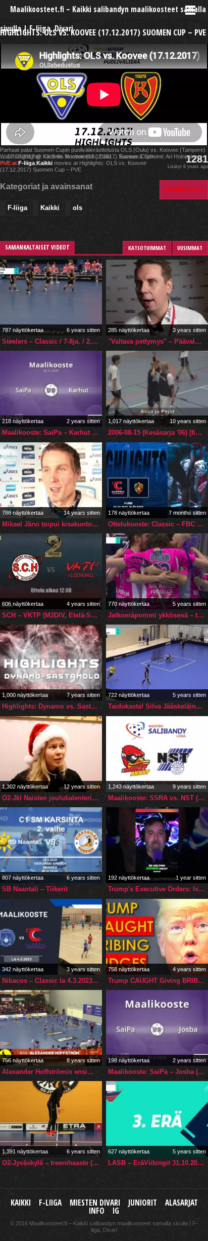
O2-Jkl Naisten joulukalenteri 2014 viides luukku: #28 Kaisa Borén (52, 798)
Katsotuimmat (147, 248)
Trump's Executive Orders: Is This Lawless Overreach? (158, 889)
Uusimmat (189, 248)
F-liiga (26, 163)
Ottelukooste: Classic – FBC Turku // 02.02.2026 (158, 524)
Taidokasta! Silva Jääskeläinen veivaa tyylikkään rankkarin (158, 706)
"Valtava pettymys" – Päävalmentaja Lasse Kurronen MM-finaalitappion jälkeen (158, 341)
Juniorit (142, 1202)
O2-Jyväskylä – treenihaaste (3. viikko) (52, 1163)
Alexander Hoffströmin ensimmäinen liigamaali (52, 1071)
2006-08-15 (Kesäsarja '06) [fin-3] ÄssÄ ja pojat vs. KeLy (158, 432)
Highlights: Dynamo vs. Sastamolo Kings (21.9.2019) (52, 706)
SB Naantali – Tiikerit (35, 889)
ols (77, 208)
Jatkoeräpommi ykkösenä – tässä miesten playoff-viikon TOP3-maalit (158, 615)
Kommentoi (183, 189)
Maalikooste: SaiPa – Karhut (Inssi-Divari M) (52, 432)
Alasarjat (181, 1202)
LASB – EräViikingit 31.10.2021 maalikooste (158, 1163)
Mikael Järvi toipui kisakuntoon (51, 524)
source (8, 163)
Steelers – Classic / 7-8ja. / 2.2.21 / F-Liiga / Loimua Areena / (52, 341)
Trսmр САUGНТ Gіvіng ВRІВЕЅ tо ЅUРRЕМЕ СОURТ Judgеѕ (158, 980)
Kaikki (44, 163)
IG (116, 1211)
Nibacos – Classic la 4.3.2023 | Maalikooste (52, 980)
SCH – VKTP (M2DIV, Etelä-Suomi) (52, 615)
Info (97, 1211)
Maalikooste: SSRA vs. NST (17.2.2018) (158, 798)
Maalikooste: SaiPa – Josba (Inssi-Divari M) (158, 1071)
